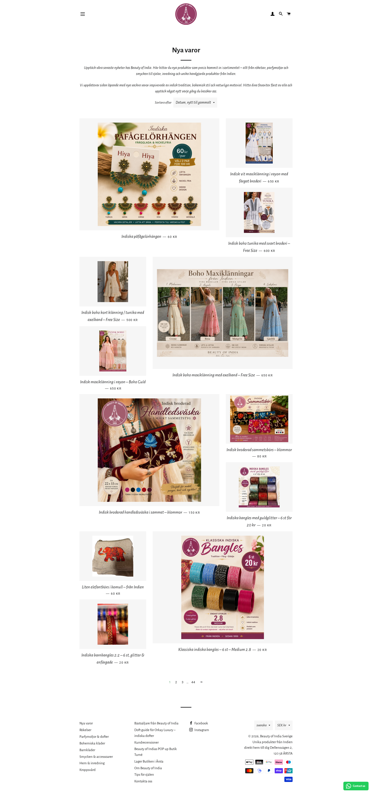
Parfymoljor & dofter (94, 736)
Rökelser (85, 730)
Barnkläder (87, 750)
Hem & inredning (92, 763)
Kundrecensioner (146, 742)
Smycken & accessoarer (96, 756)
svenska (262, 725)
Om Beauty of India (148, 768)
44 (193, 682)
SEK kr (281, 725)
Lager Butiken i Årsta (148, 761)
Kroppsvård (87, 770)
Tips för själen (144, 774)
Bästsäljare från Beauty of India (156, 723)
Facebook (201, 723)
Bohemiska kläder (92, 743)
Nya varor (86, 723)
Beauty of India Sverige (276, 736)
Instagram (201, 730)
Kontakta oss (143, 781)
